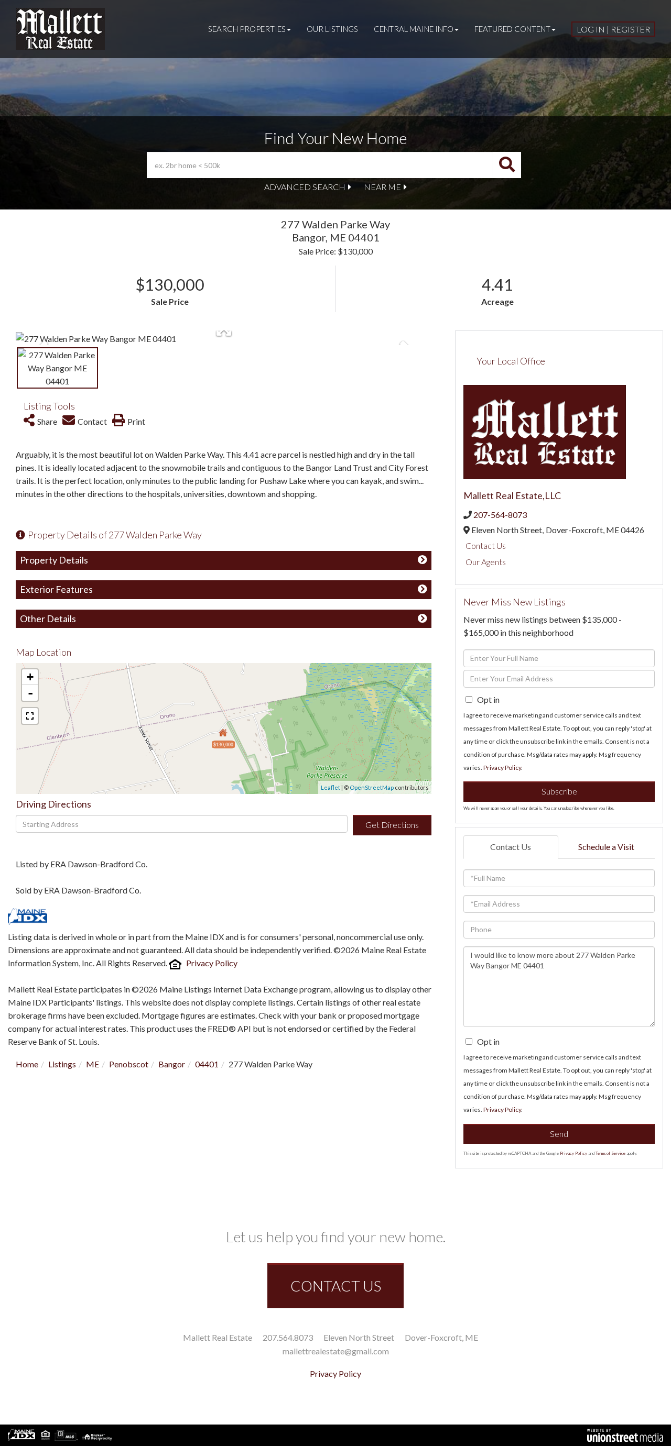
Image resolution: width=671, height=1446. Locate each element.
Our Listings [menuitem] (332, 29)
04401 (207, 1064)
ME (92, 1064)
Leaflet (330, 787)
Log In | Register (613, 29)
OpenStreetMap (372, 787)
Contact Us (486, 545)
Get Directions (392, 825)
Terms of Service (610, 1153)
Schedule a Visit (606, 847)
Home (27, 1064)
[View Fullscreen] (30, 716)
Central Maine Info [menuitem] (413, 29)
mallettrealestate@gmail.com (336, 1351)
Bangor (171, 1064)
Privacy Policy (211, 963)
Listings (62, 1064)
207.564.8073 (288, 1337)
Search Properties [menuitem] (247, 29)
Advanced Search (304, 187)
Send (559, 1134)
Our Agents (486, 562)
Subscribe (559, 791)
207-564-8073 (500, 515)
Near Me (382, 187)
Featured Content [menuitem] (512, 29)
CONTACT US (335, 1286)
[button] (507, 165)
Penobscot (128, 1064)
